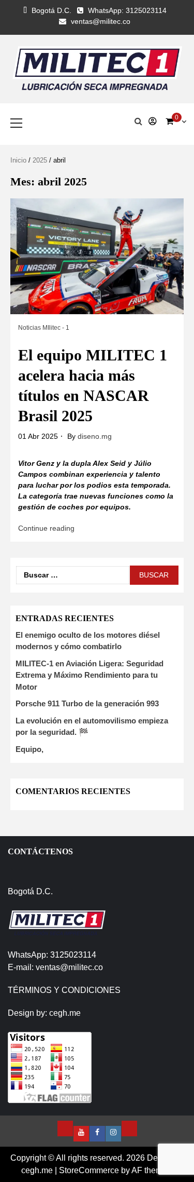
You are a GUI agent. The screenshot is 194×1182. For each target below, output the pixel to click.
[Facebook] (97, 1133)
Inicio (18, 160)
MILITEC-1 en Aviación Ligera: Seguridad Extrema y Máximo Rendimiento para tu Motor (89, 675)
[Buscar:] (73, 575)
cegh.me (65, 1013)
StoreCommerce (89, 1170)
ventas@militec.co (100, 21)
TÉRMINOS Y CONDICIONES (64, 990)
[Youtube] (81, 1133)
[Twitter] (65, 1128)
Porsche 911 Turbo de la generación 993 (87, 703)
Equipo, (29, 749)
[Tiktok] (129, 1128)
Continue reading (46, 528)
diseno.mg (95, 436)
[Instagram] (113, 1133)
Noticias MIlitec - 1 (43, 327)
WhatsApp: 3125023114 (127, 10)
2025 (40, 160)
